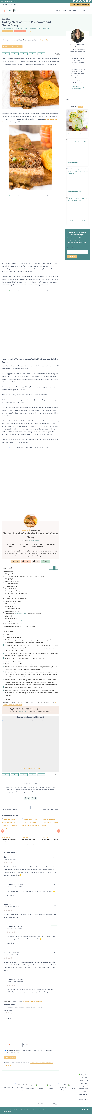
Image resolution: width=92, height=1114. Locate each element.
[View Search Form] (88, 10)
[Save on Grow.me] (47, 53)
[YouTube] (90, 1)
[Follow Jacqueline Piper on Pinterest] (35, 798)
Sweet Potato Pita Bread (50, 807)
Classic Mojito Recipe (73, 162)
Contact (16, 4)
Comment (9, 1018)
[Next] (58, 831)
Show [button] (8, 699)
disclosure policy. (43, 40)
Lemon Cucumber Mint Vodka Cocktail (77, 133)
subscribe (49, 1050)
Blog (64, 10)
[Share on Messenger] (24, 53)
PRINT (26, 561)
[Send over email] (41, 53)
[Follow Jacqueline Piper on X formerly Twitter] (28, 798)
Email (25, 1045)
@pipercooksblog (24, 711)
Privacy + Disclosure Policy (15, 1109)
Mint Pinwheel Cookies (9, 807)
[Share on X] (32, 53)
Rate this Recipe (20, 31)
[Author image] (3, 28)
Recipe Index (73, 10)
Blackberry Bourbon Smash (74, 191)
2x (57, 567)
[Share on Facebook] (15, 53)
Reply (54, 857)
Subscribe (33, 1109)
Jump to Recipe (8, 31)
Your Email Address (72, 248)
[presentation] (10, 827)
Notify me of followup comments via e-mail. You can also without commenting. (28, 1051)
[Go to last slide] (2, 831)
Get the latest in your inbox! (80, 4)
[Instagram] (80, 1)
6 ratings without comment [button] (32, 1001)
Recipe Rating (8, 1010)
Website (44, 1045)
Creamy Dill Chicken (13, 1)
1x (54, 567)
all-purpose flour (20, 613)
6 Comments (45, 28)
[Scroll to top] (4, 1108)
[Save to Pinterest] (6, 53)
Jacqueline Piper (10, 28)
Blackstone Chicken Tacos (29, 839)
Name (7, 1045)
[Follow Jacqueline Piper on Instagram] (32, 798)
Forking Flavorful (7, 1111)
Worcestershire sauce (20, 621)
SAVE (46, 561)
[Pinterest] (84, 1)
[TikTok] (87, 1)
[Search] (87, 99)
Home (58, 10)
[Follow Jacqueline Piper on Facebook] (25, 798)
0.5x (51, 567)
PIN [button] (36, 561)
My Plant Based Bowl (43, 1109)
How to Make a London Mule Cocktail (77, 221)
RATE (16, 561)
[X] (77, 1)
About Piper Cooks (7, 4)
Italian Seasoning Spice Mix (30, 768)
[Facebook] (74, 1)
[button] (27, 31)
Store (83, 10)
